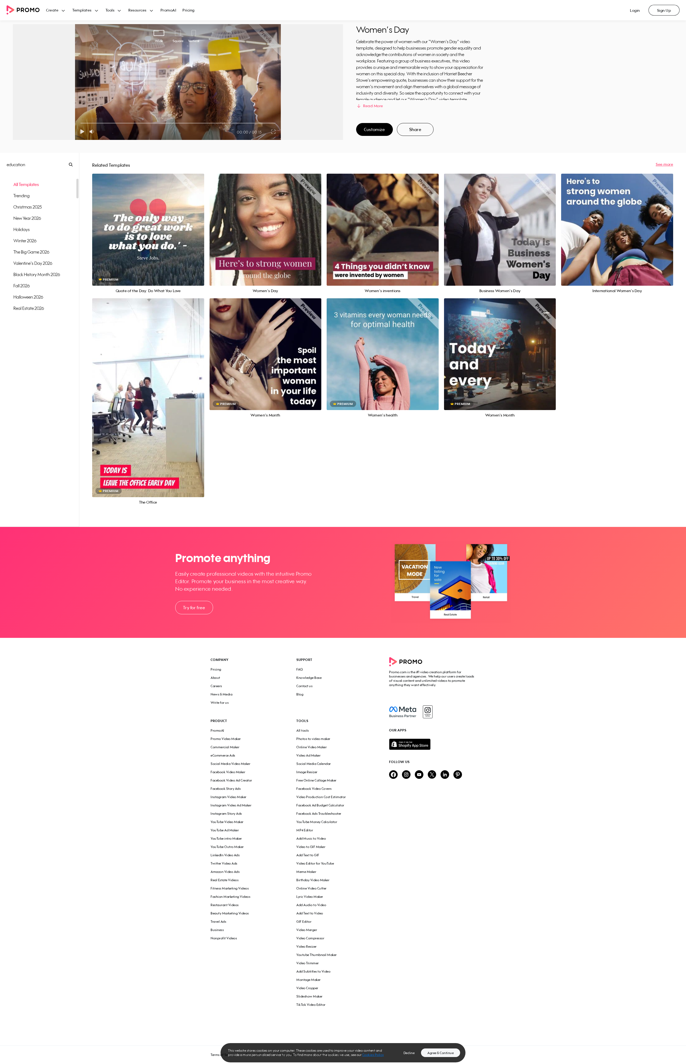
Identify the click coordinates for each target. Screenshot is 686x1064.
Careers (216, 686)
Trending (21, 195)
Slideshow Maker (309, 996)
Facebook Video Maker (228, 772)
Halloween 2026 (28, 297)
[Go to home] (26, 10)
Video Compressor (310, 938)
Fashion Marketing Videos (230, 897)
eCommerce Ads (223, 755)
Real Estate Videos (224, 880)
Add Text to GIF (307, 855)
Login (635, 10)
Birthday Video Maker (312, 880)
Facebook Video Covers (314, 789)
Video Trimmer (307, 963)
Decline (409, 1053)
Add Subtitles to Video (313, 971)
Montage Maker (308, 980)
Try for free (194, 607)
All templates (26, 184)
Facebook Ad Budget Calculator (320, 805)
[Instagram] (428, 711)
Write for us (220, 703)
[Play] (82, 131)
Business (217, 930)
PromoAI (168, 10)
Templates (82, 10)
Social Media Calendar (313, 764)
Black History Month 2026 (36, 274)
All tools (302, 730)
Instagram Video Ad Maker (231, 805)
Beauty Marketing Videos (230, 913)
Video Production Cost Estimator (321, 797)
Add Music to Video (311, 838)
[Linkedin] (445, 775)
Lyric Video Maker (309, 897)
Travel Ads (218, 922)
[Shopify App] (432, 744)
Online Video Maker (311, 747)
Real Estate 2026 (28, 308)
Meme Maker (306, 872)
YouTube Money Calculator (316, 822)
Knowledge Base (309, 678)
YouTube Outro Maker (227, 847)
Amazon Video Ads (225, 872)
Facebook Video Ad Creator (231, 780)
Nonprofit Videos (224, 938)
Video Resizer (306, 946)
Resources (137, 10)
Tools (110, 10)
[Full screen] (273, 131)
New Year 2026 (27, 218)
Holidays (21, 229)
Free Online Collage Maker (316, 780)
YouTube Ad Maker (225, 830)
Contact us (304, 686)
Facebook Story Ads (226, 789)
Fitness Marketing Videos (230, 888)
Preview (148, 223)
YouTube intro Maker (226, 838)
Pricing (188, 10)
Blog (299, 694)
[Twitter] (432, 775)
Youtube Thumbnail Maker (316, 955)
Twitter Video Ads (224, 863)
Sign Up (664, 10)
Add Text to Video (309, 913)
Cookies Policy (373, 1055)
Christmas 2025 (27, 207)
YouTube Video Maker (227, 822)
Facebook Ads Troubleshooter (318, 814)
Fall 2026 (21, 285)
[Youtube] (419, 775)
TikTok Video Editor (311, 1005)
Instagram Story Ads (226, 814)
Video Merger (306, 930)
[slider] (80, 123)
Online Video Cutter (311, 888)
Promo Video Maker (226, 739)
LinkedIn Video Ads (225, 855)
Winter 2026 (24, 240)
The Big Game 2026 (31, 252)
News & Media (221, 694)
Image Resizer (307, 772)
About (215, 678)
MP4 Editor (304, 830)
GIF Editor (303, 922)
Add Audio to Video (311, 905)
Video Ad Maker (308, 755)
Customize (374, 129)
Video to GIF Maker (310, 847)
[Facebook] (402, 711)
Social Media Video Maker (230, 764)
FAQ (299, 669)
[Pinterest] (457, 775)
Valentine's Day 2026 (32, 263)
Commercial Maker (225, 747)
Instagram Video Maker (229, 797)
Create (52, 10)
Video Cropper (307, 988)
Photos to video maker (313, 739)
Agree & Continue (440, 1053)
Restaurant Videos (225, 905)
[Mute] (93, 131)
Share (415, 129)
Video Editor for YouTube (315, 863)
